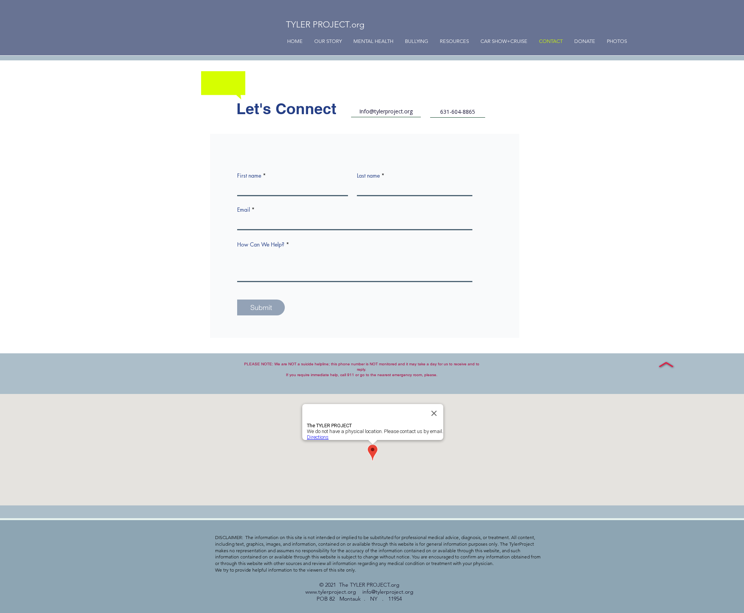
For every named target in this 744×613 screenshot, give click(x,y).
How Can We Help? (260, 244)
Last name (368, 175)
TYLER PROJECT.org (325, 24)
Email (243, 209)
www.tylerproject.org (330, 591)
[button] (416, 41)
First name (249, 175)
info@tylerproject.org (387, 591)
